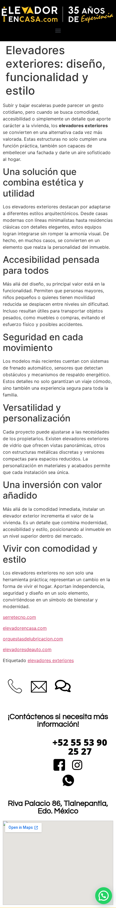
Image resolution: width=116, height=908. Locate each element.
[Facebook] (59, 765)
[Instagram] (77, 765)
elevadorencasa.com (25, 628)
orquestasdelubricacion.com (33, 639)
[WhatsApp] (68, 781)
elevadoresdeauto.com (27, 649)
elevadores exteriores (51, 660)
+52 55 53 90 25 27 (79, 746)
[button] (58, 30)
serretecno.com (19, 617)
